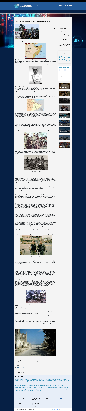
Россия (45, 387)
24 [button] (61, 60)
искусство (24, 382)
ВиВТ (29, 380)
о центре (15, 1)
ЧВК (21, 390)
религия (36, 387)
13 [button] (66, 57)
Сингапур (62, 387)
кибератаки (39, 382)
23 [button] (59, 60)
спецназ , (21, 367)
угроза (46, 389)
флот (65, 389)
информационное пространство (51, 381)
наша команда (21, 1)
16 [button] (59, 59)
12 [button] (64, 57)
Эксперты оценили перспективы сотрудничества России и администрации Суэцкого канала (70, 13)
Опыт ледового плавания (49, 385)
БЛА (65, 379)
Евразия (16, 381)
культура (67, 382)
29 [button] (69, 60)
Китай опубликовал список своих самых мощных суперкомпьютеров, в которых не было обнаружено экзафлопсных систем (41, 13)
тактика (32, 389)
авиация (18, 379)
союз (68, 387)
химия (69, 389)
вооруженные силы (37, 380)
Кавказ (28, 382)
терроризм (36, 389)
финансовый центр (58, 389)
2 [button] (59, 56)
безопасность (55, 379)
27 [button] (66, 60)
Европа (19, 381)
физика (55, 389)
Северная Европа (58, 387)
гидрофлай (54, 380)
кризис (61, 382)
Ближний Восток (17, 380)
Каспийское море (35, 382)
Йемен (26, 382)
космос (59, 382)
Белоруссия (58, 379)
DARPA (16, 379)
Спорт (18, 389)
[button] (68, 52)
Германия (46, 380)
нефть (36, 385)
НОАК (38, 385)
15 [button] (69, 57)
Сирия (65, 387)
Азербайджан (21, 379)
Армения (41, 379)
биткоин (64, 379)
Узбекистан (49, 389)
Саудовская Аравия (53, 387)
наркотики (16, 385)
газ (40, 380)
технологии (39, 389)
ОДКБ (43, 385)
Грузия (57, 380)
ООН (44, 385)
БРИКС (22, 380)
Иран (62, 381)
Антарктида (35, 379)
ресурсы (39, 387)
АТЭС (43, 379)
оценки (24, 367)
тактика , (18, 367)
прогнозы (61, 385)
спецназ (16, 389)
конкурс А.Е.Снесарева (51, 382)
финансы (62, 389)
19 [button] (64, 59)
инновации (30, 381)
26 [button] (64, 60)
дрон (66, 380)
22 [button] (69, 59)
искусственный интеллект (18, 382)
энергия (34, 390)
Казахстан (31, 382)
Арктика (39, 379)
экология (25, 390)
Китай (42, 382)
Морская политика (34, 406)
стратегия (23, 389)
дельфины (64, 380)
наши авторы (28, 1)
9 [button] (59, 57)
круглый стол (64, 382)
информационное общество (43, 381)
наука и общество (68, 11)
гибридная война (50, 380)
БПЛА (20, 380)
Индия (28, 381)
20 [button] (66, 59)
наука (21, 385)
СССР (20, 389)
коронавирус (55, 382)
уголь (44, 389)
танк (33, 389)
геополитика (43, 380)
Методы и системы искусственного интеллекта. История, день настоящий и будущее (36, 399)
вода (31, 380)
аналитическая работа (27, 379)
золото (23, 381)
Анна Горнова (32, 379)
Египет (21, 381)
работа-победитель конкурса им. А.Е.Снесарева (21, 387)
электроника (31, 390)
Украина (52, 389)
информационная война (36, 381)
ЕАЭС (68, 380)
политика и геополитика (18, 11)
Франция (67, 389)
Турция (42, 389)
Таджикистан (28, 389)
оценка (53, 385)
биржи (61, 379)
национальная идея (24, 385)
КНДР (46, 382)
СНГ (66, 387)
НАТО (19, 385)
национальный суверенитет (31, 385)
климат (45, 382)
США (25, 389)
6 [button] (66, 56)
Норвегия (40, 385)
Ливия (69, 382)
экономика (27, 390)
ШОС (22, 390)
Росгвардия (41, 387)
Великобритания (26, 380)
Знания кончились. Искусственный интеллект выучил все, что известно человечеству (13, 13)
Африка (49, 379)
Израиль (26, 381)
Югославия (37, 390)
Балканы (51, 379)
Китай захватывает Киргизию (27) (64, 28)
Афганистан (46, 379)
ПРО (59, 385)
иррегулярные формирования (67, 381)
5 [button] (64, 56)
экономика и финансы (53, 11)
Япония (40, 390)
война (33, 380)
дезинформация (60, 380)
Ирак (60, 381)
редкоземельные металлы (31, 387)
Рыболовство (49, 387)
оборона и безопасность (35, 11)
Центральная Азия (17, 390)
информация (57, 381)
